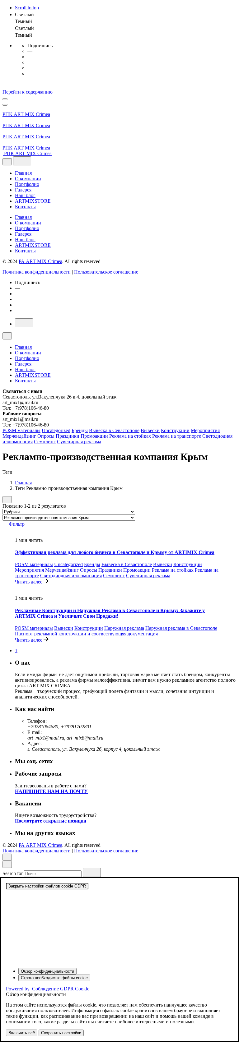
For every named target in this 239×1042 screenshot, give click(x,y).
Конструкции (175, 430)
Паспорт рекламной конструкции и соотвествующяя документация (86, 633)
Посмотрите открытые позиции (50, 820)
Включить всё (21, 1032)
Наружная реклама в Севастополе (181, 628)
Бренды (80, 430)
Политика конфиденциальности (36, 271)
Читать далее (29, 581)
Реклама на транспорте (176, 436)
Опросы (45, 436)
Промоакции (94, 436)
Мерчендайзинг (19, 436)
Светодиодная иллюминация (71, 575)
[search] (92, 872)
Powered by (47, 988)
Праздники (67, 436)
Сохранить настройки (61, 1032)
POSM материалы (21, 430)
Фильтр (17, 524)
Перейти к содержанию (27, 92)
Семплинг (45, 441)
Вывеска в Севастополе (114, 430)
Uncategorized (56, 430)
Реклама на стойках (130, 436)
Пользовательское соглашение (106, 271)
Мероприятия (205, 430)
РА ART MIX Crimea (40, 261)
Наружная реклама (124, 628)
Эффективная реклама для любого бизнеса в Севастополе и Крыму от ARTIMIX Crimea (114, 552)
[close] (7, 161)
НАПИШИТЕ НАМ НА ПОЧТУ (51, 791)
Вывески (150, 430)
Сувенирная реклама (79, 441)
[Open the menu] (4, 99)
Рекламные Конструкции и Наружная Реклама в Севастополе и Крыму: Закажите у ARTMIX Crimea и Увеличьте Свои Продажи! (110, 613)
